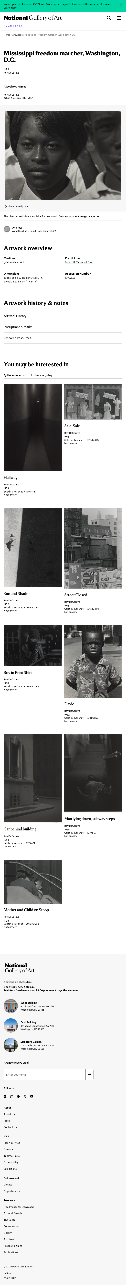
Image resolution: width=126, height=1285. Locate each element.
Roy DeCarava (11, 94)
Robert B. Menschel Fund (79, 262)
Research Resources (17, 338)
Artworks (17, 34)
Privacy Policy (10, 1277)
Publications (11, 1252)
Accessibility (11, 1162)
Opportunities (12, 1191)
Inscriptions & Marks (18, 327)
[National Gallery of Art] (63, 967)
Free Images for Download (19, 1206)
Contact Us (10, 1127)
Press (7, 1120)
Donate (8, 1184)
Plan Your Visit (12, 1142)
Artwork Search (13, 1213)
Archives (9, 1239)
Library (8, 1232)
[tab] (15, 375)
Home (7, 34)
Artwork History (15, 316)
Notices (7, 1273)
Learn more (10, 7)
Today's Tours (12, 1155)
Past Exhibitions (13, 1245)
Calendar (9, 1149)
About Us (9, 1114)
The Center (10, 1219)
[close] (121, 4)
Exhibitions (10, 1168)
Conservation (11, 1226)
